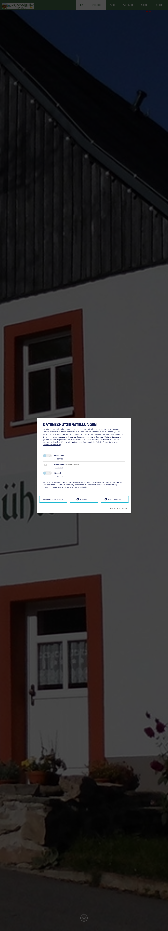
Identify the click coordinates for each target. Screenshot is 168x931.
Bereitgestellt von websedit (119, 507)
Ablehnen (84, 499)
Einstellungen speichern (53, 499)
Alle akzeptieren (114, 499)
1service (58, 459)
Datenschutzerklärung (52, 444)
